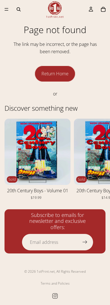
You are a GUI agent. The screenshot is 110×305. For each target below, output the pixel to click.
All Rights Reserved (71, 271)
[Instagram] (55, 296)
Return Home (55, 74)
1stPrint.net (46, 271)
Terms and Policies (55, 283)
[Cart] (103, 9)
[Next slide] (99, 159)
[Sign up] (85, 242)
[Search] (18, 9)
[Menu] (6, 9)
